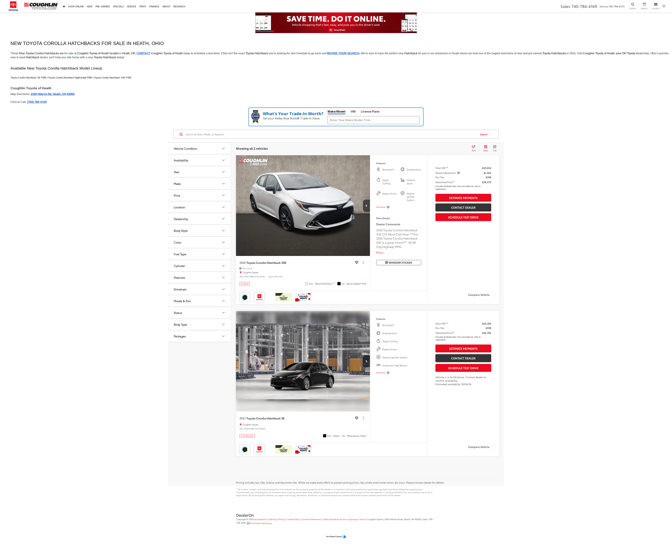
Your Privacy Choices (334, 536)
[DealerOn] (245, 515)
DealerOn (262, 519)
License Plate (370, 111)
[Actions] (363, 262)
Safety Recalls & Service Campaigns (340, 519)
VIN (353, 111)
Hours (362, 519)
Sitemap (272, 519)
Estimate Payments (463, 198)
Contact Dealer (463, 207)
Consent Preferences (311, 519)
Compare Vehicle (479, 295)
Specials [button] (118, 6)
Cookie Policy (292, 519)
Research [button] (179, 6)
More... (381, 252)
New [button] (89, 6)
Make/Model (336, 111)
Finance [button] (154, 6)
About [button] (166, 6)
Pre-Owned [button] (103, 6)
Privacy (281, 519)
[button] (366, 206)
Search (484, 134)
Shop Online (76, 6)
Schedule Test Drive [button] (463, 217)
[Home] (63, 6)
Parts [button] (142, 6)
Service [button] (131, 6)
